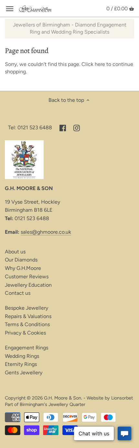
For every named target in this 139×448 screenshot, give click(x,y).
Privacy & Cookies (25, 333)
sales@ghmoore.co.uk (46, 232)
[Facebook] (62, 127)
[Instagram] (76, 127)
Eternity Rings (21, 364)
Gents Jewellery (23, 372)
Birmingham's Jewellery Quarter (52, 404)
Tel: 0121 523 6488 (30, 127)
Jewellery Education (28, 285)
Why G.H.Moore (23, 268)
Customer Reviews (26, 276)
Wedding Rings (22, 356)
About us (15, 252)
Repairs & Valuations (28, 316)
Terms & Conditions (27, 324)
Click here (93, 64)
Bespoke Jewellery (26, 308)
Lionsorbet (122, 398)
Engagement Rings (26, 348)
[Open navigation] (10, 9)
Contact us (17, 293)
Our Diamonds (21, 260)
